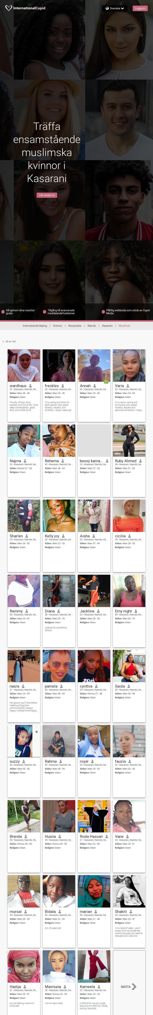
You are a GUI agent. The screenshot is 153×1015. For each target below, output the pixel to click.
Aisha (85, 536)
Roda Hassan (91, 836)
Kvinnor (57, 325)
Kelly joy (52, 536)
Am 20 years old (53, 928)
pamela (51, 686)
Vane (119, 836)
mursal (16, 911)
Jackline (87, 611)
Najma (15, 461)
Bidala (50, 911)
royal (84, 761)
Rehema (52, 461)
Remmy (16, 611)
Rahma (51, 761)
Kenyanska (74, 325)
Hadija (15, 987)
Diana (50, 611)
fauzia (120, 761)
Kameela (87, 987)
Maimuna (53, 987)
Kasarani (107, 325)
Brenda (16, 836)
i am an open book (54, 1003)
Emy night (123, 611)
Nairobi (92, 325)
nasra (14, 686)
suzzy (15, 761)
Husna (50, 836)
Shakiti (121, 911)
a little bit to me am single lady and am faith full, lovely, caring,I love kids (94, 1006)
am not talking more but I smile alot (22, 1004)
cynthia (86, 686)
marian (86, 911)
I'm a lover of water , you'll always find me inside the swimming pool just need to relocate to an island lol (128, 932)
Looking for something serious (56, 629)
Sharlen (16, 536)
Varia (119, 386)
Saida (120, 686)
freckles (52, 386)
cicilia (120, 536)
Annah (85, 386)
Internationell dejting (35, 325)
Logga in (140, 8)
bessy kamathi (91, 461)
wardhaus (18, 386)
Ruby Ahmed (126, 461)
